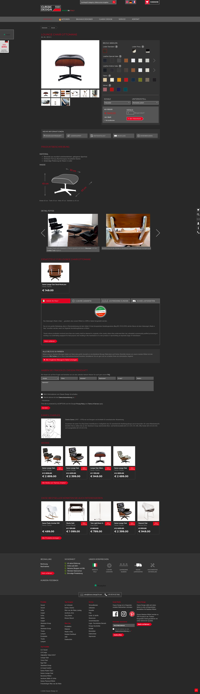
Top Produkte (45, 647)
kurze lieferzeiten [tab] (146, 301)
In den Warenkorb (134, 119)
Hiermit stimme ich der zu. (59, 397)
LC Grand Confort (46, 668)
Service (91, 602)
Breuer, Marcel (69, 618)
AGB (66, 637)
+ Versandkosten (109, 120)
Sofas (42, 610)
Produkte (43, 602)
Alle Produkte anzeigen (50, 538)
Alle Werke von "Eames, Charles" (54, 483)
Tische (43, 631)
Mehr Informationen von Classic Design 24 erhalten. (60, 394)
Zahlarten (92, 608)
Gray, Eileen (68, 615)
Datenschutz (92, 634)
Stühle (43, 618)
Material (67, 629)
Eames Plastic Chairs (47, 671)
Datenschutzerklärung (65, 397)
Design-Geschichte (94, 626)
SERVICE (122, 19)
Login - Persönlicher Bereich (97, 623)
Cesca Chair (44, 660)
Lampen (43, 634)
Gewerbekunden (94, 621)
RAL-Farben (53, 356)
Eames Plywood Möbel (48, 681)
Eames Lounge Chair (47, 673)
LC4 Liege (44, 652)
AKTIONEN (64, 19)
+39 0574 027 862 (114, 594)
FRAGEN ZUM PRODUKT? (53, 136)
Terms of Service (93, 404)
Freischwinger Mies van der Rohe (51, 684)
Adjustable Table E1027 (48, 655)
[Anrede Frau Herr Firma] (50, 378)
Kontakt (91, 628)
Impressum (92, 636)
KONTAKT (135, 19)
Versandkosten (93, 605)
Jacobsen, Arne (69, 613)
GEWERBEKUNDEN (146, 136)
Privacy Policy (80, 404)
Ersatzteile (44, 636)
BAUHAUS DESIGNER (84, 19)
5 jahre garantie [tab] (83, 301)
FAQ (108, 375)
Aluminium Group (46, 665)
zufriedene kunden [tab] (118, 301)
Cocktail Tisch (51, 250)
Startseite (44, 27)
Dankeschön (68, 639)
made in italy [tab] (52, 301)
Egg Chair (44, 663)
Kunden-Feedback (70, 634)
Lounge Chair (45, 658)
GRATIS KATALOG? (99, 136)
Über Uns (68, 623)
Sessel (53, 27)
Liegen (43, 613)
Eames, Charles (69, 608)
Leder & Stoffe (93, 615)
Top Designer (69, 602)
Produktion (68, 626)
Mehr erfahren (49, 341)
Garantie (91, 610)
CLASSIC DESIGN (105, 19)
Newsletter (92, 631)
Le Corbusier (69, 605)
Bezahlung (122, 136)
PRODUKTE (47, 19)
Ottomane (88, 248)
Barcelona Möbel (46, 676)
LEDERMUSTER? (76, 136)
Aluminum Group (46, 623)
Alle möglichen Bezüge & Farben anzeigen (61, 360)
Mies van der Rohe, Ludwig (73, 610)
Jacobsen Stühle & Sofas (48, 678)
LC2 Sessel (44, 650)
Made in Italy (69, 632)
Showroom (92, 618)
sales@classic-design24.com (93, 594)
